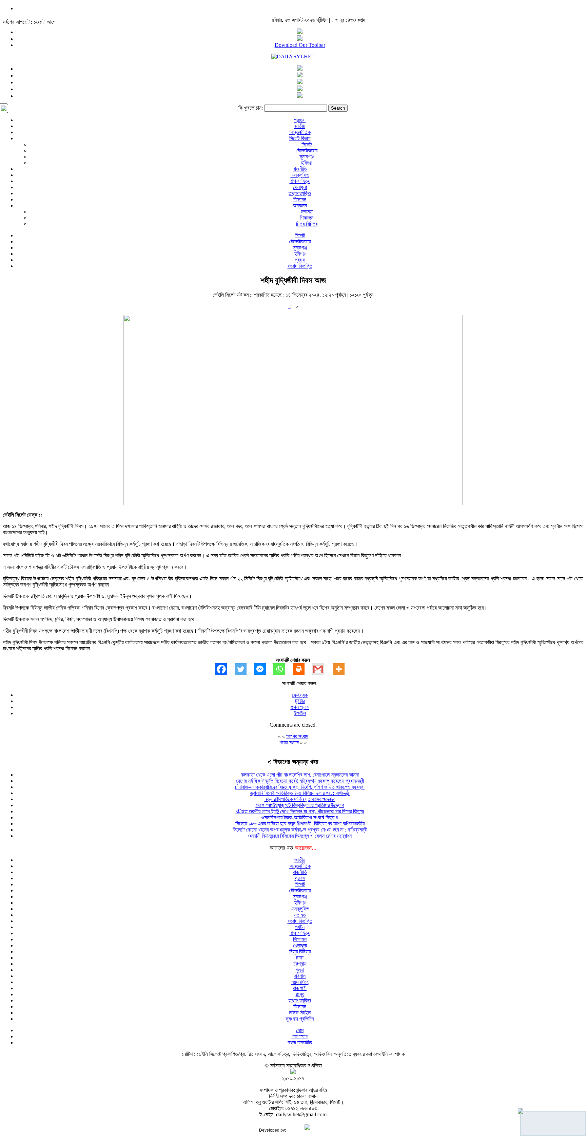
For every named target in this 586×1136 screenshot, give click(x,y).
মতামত (307, 212)
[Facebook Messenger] (263, 669)
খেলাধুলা (300, 187)
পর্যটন (300, 927)
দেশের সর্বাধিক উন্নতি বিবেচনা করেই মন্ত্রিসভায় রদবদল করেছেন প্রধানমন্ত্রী (300, 781)
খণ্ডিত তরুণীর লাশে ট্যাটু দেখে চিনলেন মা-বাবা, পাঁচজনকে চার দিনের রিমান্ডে (300, 811)
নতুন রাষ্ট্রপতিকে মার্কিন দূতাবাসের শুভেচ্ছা (300, 799)
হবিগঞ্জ (306, 163)
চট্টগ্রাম (299, 964)
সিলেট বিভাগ (300, 138)
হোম (300, 1030)
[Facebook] (225, 669)
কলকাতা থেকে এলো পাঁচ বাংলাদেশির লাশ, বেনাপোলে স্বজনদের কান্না (300, 775)
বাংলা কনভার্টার (300, 1042)
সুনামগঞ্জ (306, 157)
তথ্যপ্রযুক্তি (300, 193)
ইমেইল (300, 713)
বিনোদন (299, 199)
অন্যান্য (300, 205)
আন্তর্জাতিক (300, 132)
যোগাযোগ (300, 1036)
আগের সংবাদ (297, 736)
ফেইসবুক (300, 695)
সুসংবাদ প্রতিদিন (300, 1019)
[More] (342, 669)
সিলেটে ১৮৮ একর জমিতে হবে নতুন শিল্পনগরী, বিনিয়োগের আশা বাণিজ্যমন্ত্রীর (300, 823)
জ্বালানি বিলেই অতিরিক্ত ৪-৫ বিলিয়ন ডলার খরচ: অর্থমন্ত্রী (300, 793)
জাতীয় (299, 126)
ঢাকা (300, 958)
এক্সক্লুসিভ (300, 175)
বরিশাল (300, 976)
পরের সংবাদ (289, 742)
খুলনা (300, 970)
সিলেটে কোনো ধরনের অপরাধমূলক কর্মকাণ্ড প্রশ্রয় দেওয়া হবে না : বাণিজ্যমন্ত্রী (300, 830)
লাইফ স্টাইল (300, 1013)
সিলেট (306, 144)
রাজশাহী (300, 988)
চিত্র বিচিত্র (306, 224)
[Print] (302, 669)
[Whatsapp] (283, 669)
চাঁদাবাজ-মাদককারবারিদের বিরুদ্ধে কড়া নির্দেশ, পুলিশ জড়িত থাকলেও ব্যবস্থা (300, 787)
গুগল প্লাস (300, 707)
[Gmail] (321, 669)
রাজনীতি (300, 169)
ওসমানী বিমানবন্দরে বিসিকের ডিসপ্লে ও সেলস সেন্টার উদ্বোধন (300, 836)
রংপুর (300, 994)
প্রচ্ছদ (300, 120)
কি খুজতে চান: (250, 108)
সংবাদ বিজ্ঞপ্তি (300, 266)
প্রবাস (300, 260)
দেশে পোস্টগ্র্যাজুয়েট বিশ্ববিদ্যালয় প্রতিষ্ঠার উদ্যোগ (300, 805)
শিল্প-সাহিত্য (300, 181)
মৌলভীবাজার (306, 150)
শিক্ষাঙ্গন (306, 218)
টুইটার (300, 701)
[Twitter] (244, 669)
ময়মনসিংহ (300, 982)
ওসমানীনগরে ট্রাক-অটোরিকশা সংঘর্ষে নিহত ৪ (299, 817)
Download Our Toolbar (300, 45)
